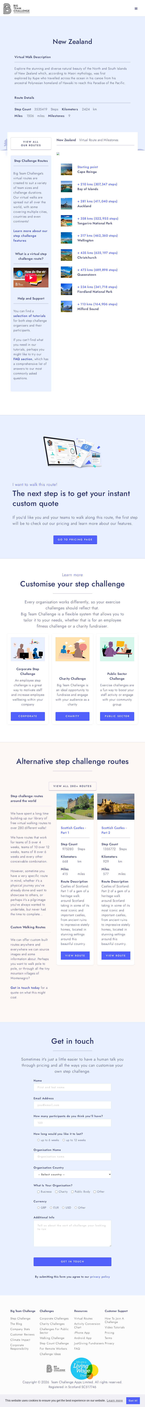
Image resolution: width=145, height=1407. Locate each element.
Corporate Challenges (54, 1318)
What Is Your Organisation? (53, 1185)
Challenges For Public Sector (54, 1331)
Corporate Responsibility (19, 1347)
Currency (40, 1201)
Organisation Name (47, 1150)
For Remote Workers (53, 1349)
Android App (83, 1338)
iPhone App (82, 1333)
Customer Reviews (22, 1334)
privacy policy (100, 1277)
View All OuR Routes (31, 143)
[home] (17, 8)
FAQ (77, 1349)
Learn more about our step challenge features (30, 236)
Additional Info (44, 1217)
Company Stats (20, 1329)
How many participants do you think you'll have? (68, 1116)
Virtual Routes (83, 1318)
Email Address (44, 1098)
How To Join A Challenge (114, 1320)
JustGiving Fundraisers (89, 1343)
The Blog (16, 1324)
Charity (72, 716)
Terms (108, 1338)
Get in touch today (25, 987)
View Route (75, 955)
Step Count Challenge (54, 1343)
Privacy (109, 1343)
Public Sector (117, 716)
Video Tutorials (115, 1327)
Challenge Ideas (50, 1354)
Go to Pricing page (75, 539)
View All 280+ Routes (72, 786)
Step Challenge (20, 1318)
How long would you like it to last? (58, 1134)
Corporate (27, 716)
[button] (136, 8)
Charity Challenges (52, 1324)
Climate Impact (20, 1340)
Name (38, 1080)
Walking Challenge (52, 1338)
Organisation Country (49, 1167)
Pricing (109, 1333)
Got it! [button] (133, 1400)
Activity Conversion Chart (87, 1325)
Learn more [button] (115, 1400)
